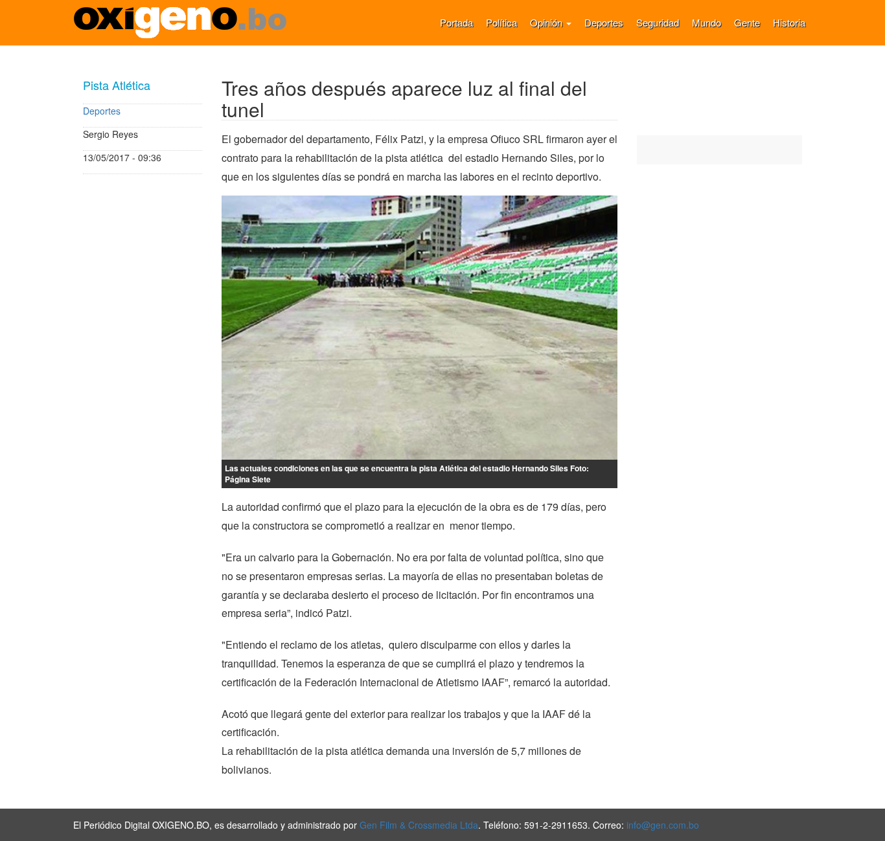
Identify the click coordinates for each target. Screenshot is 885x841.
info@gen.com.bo (662, 824)
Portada (456, 22)
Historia (789, 22)
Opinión (547, 22)
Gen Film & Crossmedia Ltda (419, 824)
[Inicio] (185, 22)
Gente (747, 22)
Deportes (603, 22)
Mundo (706, 22)
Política (501, 22)
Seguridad (657, 22)
